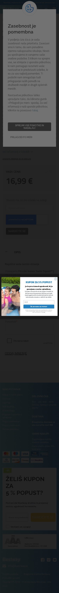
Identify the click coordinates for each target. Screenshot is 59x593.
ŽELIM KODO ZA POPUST (38, 306)
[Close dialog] (55, 279)
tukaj (44, 312)
